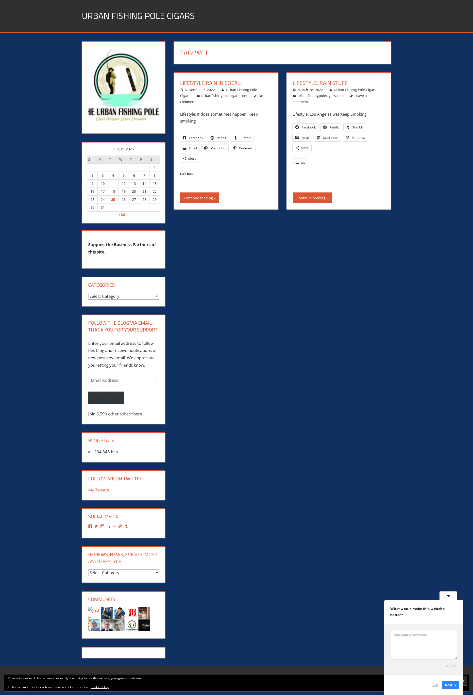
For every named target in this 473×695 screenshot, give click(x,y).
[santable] (144, 625)
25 (113, 199)
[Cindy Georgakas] (94, 625)
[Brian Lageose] (144, 612)
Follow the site (106, 398)
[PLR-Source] (132, 612)
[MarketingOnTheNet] (107, 625)
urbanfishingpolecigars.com (224, 95)
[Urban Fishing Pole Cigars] (132, 625)
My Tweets (98, 490)
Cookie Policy (100, 687)
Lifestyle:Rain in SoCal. (210, 83)
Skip (435, 685)
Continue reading (198, 197)
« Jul (121, 214)
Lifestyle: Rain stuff (320, 83)
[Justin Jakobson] (94, 612)
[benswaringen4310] (107, 612)
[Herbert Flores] (119, 612)
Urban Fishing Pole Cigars (138, 15)
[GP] (119, 625)
